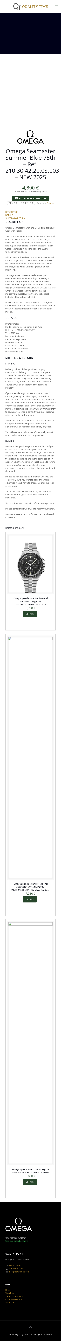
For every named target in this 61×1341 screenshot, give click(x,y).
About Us (9, 1302)
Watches (9, 1293)
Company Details (13, 1299)
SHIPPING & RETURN (15, 218)
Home (8, 1290)
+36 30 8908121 (16, 1265)
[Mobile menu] (56, 6)
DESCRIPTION (11, 211)
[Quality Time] (30, 6)
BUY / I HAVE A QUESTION (32, 198)
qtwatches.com (16, 1268)
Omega (50, 203)
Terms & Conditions (15, 1296)
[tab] (30, 212)
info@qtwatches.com (19, 1271)
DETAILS (9, 215)
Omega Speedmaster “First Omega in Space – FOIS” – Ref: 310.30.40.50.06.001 (30, 1171)
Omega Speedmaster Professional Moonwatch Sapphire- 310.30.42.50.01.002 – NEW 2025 (31, 601)
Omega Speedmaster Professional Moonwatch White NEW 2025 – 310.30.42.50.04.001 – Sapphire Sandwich (30, 886)
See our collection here (16, 1240)
